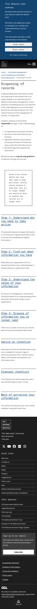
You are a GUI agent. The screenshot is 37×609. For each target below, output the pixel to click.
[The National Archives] (4, 64)
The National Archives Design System (15, 527)
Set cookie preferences (18, 55)
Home (3, 72)
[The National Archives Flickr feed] (19, 446)
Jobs (3, 485)
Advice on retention (15, 341)
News (3, 466)
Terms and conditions (10, 571)
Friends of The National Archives (13, 524)
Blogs (3, 470)
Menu (29, 64)
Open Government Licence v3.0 (12, 594)
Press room (5, 481)
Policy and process (7, 78)
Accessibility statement (10, 563)
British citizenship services (11, 489)
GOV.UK (18, 604)
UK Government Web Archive (12, 504)
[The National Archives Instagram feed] (24, 446)
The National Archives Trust (11, 520)
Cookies (5, 579)
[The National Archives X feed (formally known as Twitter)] (3, 446)
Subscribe (18, 552)
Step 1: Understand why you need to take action (18, 221)
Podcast (4, 474)
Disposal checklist (15, 371)
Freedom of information (11, 567)
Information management (17, 72)
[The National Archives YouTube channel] (9, 446)
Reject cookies (18, 50)
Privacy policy (7, 575)
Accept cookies (18, 44)
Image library (6, 477)
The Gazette (6, 516)
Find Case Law (6, 512)
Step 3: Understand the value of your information (18, 282)
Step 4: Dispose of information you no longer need (15, 316)
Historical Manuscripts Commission (14, 493)
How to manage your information (13, 75)
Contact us (5, 462)
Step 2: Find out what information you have (17, 253)
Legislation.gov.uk (8, 508)
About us (4, 458)
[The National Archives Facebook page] (14, 446)
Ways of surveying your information (18, 396)
